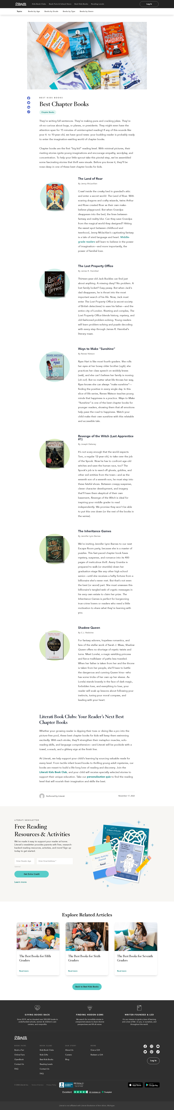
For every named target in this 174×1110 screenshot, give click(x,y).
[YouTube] (158, 1046)
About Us (69, 1050)
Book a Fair (19, 1050)
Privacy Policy (51, 1085)
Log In (149, 4)
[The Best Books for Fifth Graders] (38, 948)
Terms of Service (37, 1085)
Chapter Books (47, 112)
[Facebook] (145, 1046)
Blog (67, 1059)
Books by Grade (51, 11)
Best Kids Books (81, 4)
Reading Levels (97, 4)
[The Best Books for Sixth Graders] (87, 948)
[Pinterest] (151, 1051)
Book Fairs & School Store (60, 4)
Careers (68, 1054)
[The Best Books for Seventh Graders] (136, 948)
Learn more (20, 882)
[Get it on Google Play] (152, 1084)
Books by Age (34, 11)
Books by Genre (86, 11)
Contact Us (19, 1064)
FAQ (16, 1069)
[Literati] (20, 4)
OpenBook (19, 1059)
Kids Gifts (44, 1054)
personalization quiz (99, 777)
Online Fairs (19, 1054)
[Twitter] (145, 1051)
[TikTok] (158, 1051)
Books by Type (69, 11)
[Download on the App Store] (135, 1084)
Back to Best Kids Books (87, 986)
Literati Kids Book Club (53, 772)
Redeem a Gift (97, 1054)
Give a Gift (95, 1050)
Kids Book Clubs (39, 4)
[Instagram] (151, 1046)
